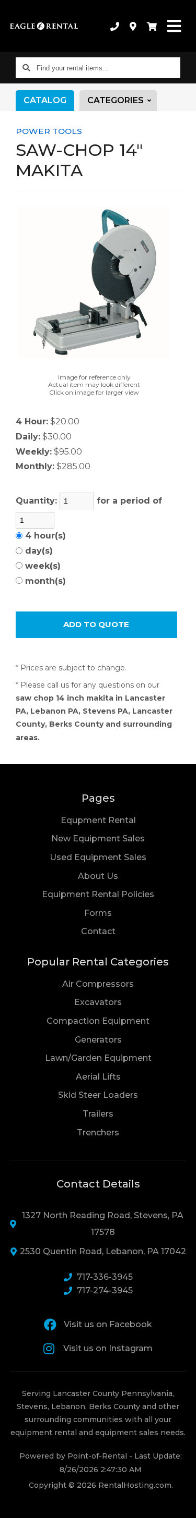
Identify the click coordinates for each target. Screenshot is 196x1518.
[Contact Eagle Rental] (133, 26)
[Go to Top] (181, 1503)
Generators (98, 1040)
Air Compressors (98, 984)
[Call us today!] (114, 26)
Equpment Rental (98, 820)
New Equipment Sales (98, 838)
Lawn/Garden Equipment (98, 1058)
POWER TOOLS (49, 131)
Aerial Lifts (98, 1077)
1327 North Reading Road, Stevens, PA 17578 (102, 1223)
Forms (98, 913)
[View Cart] (152, 26)
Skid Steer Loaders (98, 1095)
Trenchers (98, 1132)
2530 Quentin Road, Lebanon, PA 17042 (103, 1251)
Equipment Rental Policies (98, 894)
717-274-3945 (105, 1290)
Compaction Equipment (98, 1021)
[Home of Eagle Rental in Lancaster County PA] (44, 26)
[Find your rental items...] (26, 67)
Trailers (98, 1114)
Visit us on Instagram (108, 1348)
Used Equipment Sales (98, 857)
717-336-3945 (105, 1277)
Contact (98, 931)
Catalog (45, 100)
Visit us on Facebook (108, 1324)
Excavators (98, 1002)
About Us (98, 876)
